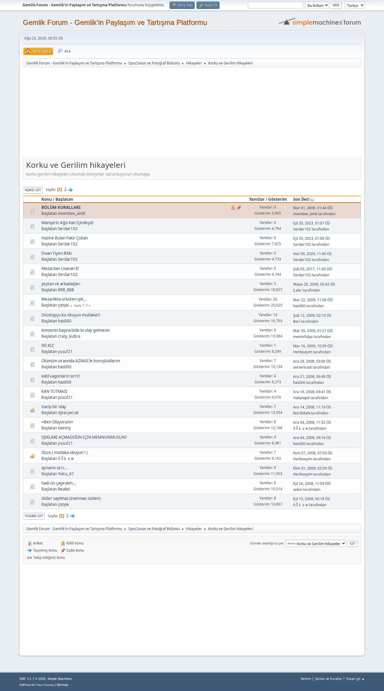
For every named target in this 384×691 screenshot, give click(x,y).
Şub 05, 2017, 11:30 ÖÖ (312, 268)
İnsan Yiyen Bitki (56, 253)
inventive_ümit (71, 213)
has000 (299, 305)
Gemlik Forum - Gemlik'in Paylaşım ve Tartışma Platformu (115, 22)
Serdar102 (68, 228)
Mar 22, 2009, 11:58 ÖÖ (313, 299)
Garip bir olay (53, 406)
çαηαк (63, 305)
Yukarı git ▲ (355, 678)
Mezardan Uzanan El (60, 268)
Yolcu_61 (66, 473)
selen (297, 489)
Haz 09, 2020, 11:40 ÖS (312, 253)
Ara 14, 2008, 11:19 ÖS (312, 407)
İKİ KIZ (47, 345)
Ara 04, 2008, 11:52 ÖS (312, 422)
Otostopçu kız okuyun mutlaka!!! (70, 315)
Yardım (306, 678)
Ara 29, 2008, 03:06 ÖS (312, 361)
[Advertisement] (192, 113)
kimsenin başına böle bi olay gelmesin (75, 330)
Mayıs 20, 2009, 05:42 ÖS (314, 284)
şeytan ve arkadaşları (60, 283)
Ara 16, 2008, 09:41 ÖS (312, 391)
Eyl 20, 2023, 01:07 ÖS (311, 223)
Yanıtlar (257, 199)
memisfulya (303, 336)
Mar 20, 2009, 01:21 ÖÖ (313, 330)
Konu (46, 199)
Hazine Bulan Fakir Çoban (64, 238)
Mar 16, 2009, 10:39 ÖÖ (313, 345)
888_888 (66, 289)
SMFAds (25, 685)
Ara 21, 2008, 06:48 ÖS (312, 376)
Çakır (297, 290)
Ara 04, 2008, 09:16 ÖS (312, 437)
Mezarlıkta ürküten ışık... (64, 299)
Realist (64, 489)
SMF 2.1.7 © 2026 (32, 679)
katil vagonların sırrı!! (60, 376)
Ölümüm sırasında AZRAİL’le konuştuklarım (80, 360)
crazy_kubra (69, 336)
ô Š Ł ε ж (300, 428)
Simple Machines (59, 679)
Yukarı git (34, 516)
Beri (296, 321)
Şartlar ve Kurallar (328, 678)
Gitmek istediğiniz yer (267, 543)
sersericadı (302, 367)
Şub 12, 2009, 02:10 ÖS (312, 315)
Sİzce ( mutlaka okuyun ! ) (64, 452)
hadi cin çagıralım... (58, 483)
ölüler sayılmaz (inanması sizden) (70, 498)
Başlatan (64, 199)
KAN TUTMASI (54, 391)
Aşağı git (33, 190)
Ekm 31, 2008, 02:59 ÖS (312, 468)
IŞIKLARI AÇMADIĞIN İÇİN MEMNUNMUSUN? (84, 437)
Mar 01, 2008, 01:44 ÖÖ (313, 207)
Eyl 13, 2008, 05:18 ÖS (311, 498)
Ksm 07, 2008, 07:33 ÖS (312, 452)
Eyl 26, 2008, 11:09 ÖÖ (312, 483)
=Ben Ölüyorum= (57, 422)
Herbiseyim (302, 351)
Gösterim (277, 199)
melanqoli (301, 397)
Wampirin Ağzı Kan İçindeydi (67, 222)
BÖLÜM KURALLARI (60, 207)
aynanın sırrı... (54, 467)
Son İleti (301, 199)
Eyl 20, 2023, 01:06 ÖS (311, 238)
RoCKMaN (301, 413)
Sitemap (62, 685)
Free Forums (45, 685)
